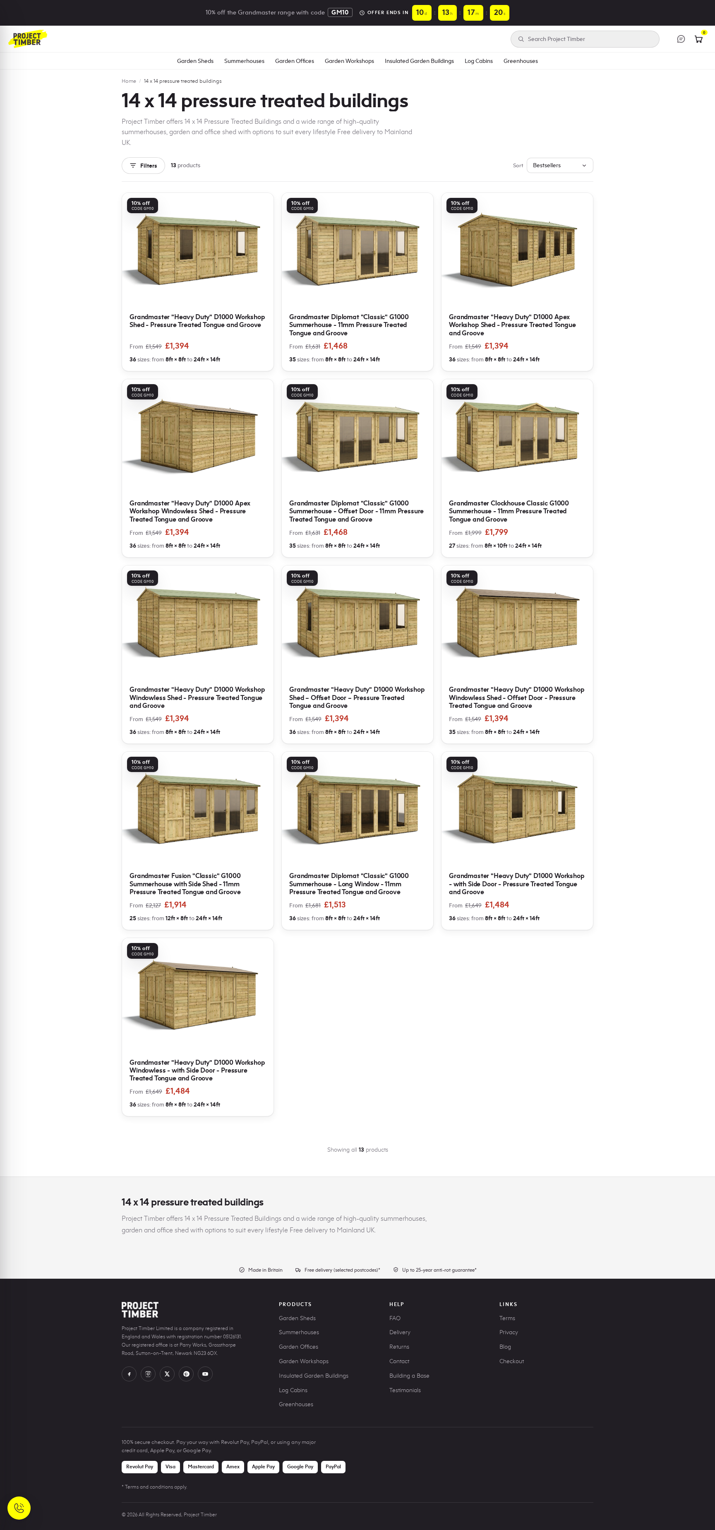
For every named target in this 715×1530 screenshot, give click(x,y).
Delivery (399, 1332)
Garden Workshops (349, 61)
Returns (399, 1346)
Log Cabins (479, 61)
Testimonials (405, 1390)
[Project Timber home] (27, 39)
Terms (507, 1318)
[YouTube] (205, 1373)
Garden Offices (294, 61)
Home (129, 81)
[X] (167, 1373)
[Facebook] (129, 1373)
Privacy (508, 1332)
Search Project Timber (556, 39)
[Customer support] (681, 39)
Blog (505, 1346)
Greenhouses (521, 61)
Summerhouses (244, 61)
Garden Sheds (195, 61)
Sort (518, 165)
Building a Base (409, 1375)
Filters (148, 165)
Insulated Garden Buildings (419, 61)
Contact (399, 1361)
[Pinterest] (186, 1373)
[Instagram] (148, 1373)
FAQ (395, 1318)
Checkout (511, 1361)
